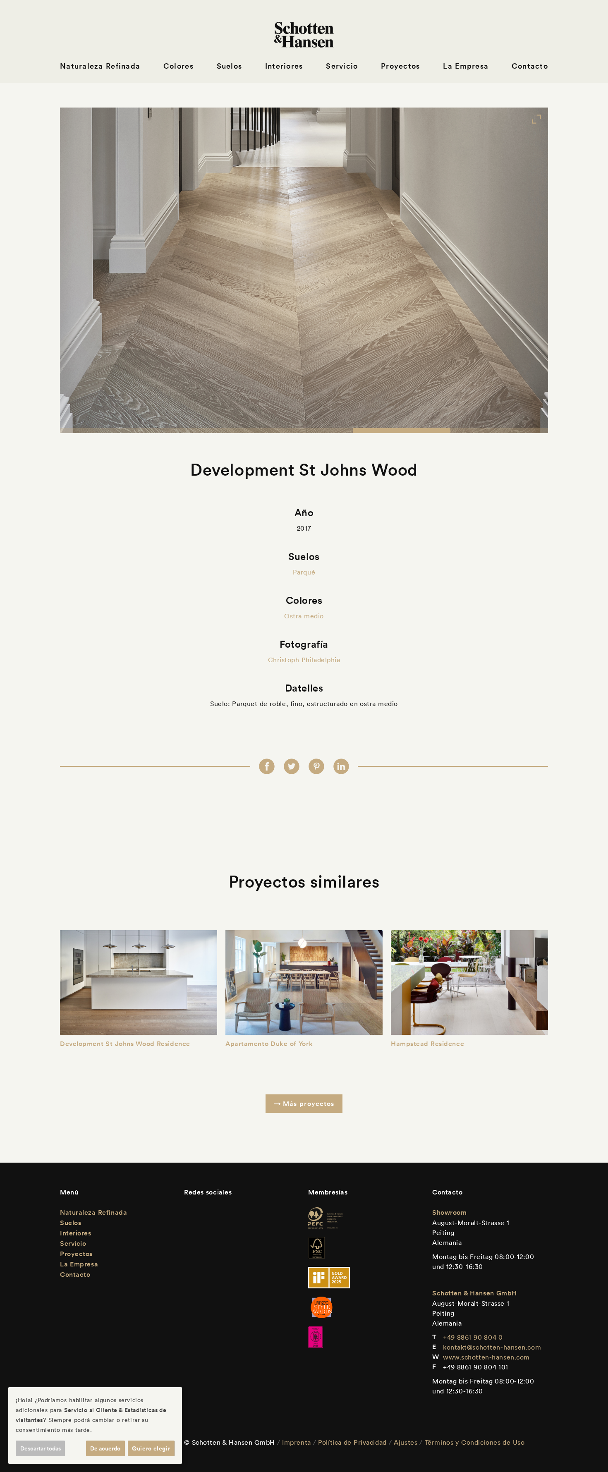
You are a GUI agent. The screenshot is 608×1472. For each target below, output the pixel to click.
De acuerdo (105, 1448)
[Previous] (84, 270)
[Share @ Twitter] (291, 766)
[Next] (523, 270)
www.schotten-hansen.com (486, 1357)
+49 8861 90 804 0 (473, 1337)
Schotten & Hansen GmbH (474, 1293)
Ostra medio (304, 616)
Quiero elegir (151, 1448)
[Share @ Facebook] (267, 766)
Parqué (304, 572)
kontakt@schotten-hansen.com (492, 1347)
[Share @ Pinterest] (316, 766)
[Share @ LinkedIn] (341, 766)
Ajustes (405, 1442)
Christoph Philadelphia (304, 660)
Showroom (449, 1212)
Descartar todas (40, 1448)
